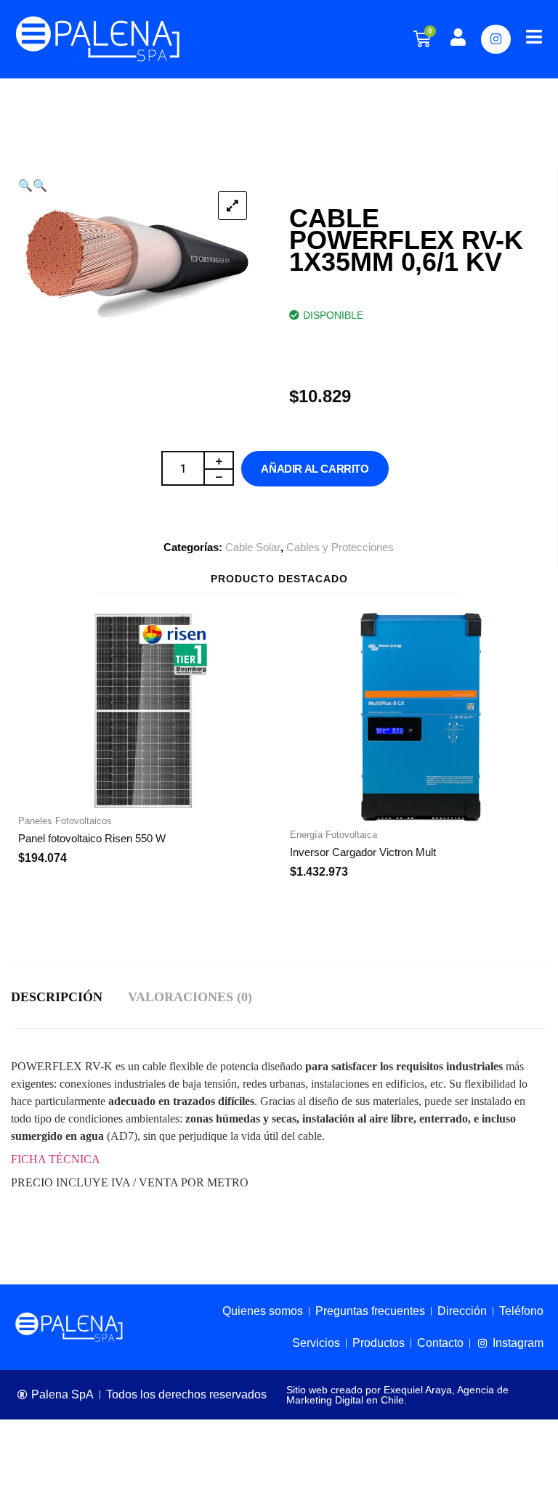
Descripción (56, 997)
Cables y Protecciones (340, 547)
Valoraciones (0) (190, 997)
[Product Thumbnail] (232, 205)
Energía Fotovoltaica (333, 834)
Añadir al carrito (314, 469)
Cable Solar (252, 547)
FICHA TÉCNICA (55, 1159)
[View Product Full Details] (143, 804)
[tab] (69, 997)
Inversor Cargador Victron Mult (363, 852)
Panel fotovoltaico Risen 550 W (92, 838)
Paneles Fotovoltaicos (65, 820)
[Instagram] (496, 39)
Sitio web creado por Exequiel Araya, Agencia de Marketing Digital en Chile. (397, 1395)
